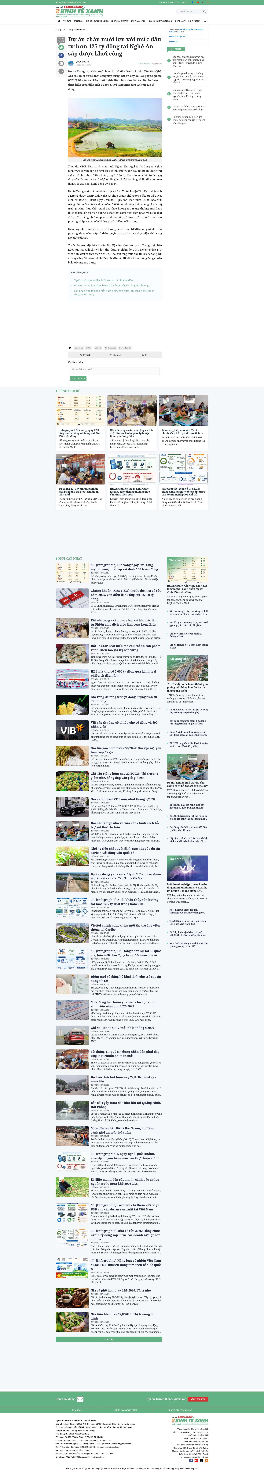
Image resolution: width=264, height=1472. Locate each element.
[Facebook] (192, 2)
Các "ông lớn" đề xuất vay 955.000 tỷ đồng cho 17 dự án (188, 829)
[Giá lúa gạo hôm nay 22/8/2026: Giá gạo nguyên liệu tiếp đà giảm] (72, 756)
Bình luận (61, 39)
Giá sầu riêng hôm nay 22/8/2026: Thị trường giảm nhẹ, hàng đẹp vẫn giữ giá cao (124, 775)
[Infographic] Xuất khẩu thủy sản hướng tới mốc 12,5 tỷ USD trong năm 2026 (124, 902)
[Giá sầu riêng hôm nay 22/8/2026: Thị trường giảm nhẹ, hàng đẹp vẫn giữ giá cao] (72, 781)
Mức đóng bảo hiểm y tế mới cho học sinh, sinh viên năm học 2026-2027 (123, 1004)
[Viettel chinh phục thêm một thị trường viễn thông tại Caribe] (72, 933)
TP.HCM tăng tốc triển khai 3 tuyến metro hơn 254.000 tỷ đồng (189, 745)
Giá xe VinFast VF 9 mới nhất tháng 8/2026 (123, 799)
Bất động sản (179, 659)
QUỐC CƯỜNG (83, 61)
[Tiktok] (202, 2)
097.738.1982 (199, 1399)
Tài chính (176, 859)
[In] (61, 71)
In (145, 354)
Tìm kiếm (204, 11)
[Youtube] (197, 2)
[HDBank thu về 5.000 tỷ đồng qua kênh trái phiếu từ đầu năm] (72, 679)
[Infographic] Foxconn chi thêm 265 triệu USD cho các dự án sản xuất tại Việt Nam (125, 1207)
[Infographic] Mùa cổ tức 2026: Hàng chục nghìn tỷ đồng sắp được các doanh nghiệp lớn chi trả (183, 491)
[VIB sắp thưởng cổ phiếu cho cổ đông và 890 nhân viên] (72, 730)
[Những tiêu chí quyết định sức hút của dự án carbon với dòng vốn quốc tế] (72, 856)
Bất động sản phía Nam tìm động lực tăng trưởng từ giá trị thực (188, 722)
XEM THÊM (108, 1339)
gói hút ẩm (173, 41)
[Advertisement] (115, 322)
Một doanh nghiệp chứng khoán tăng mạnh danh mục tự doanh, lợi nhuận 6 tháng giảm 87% (187, 887)
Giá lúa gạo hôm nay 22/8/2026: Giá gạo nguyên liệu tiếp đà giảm (189, 624)
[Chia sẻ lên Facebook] (61, 55)
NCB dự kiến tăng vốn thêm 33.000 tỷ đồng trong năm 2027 (188, 945)
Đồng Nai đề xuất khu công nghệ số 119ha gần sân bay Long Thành (188, 733)
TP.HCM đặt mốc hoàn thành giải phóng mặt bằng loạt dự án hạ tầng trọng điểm (187, 687)
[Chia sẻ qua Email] (61, 63)
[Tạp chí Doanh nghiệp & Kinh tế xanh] (80, 11)
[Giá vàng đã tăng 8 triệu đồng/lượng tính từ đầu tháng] (72, 705)
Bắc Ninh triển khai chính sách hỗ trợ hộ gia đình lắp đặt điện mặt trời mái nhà (188, 817)
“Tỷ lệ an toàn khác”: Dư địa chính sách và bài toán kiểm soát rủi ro (189, 840)
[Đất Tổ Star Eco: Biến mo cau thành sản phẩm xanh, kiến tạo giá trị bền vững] (72, 653)
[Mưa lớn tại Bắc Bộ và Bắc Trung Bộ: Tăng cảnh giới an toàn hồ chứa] (72, 1136)
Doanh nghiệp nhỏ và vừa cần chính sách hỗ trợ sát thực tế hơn (182, 432)
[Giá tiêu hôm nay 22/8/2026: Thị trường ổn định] (72, 1322)
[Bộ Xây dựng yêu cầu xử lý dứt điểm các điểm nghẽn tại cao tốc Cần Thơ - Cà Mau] (72, 882)
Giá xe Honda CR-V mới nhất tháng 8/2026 (122, 1028)
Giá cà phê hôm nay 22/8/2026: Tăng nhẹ (121, 1290)
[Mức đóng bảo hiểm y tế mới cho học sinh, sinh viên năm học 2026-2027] (72, 1010)
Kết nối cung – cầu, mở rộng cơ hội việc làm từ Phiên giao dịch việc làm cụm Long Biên (131, 433)
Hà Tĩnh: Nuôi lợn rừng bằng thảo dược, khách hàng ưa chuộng (111, 285)
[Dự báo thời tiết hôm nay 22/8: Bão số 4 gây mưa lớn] (72, 1085)
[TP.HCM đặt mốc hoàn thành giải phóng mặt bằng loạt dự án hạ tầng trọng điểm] (187, 668)
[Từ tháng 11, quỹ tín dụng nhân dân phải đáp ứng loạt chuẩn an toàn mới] (80, 469)
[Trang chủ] (59, 21)
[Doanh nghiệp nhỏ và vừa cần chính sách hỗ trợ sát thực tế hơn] (183, 410)
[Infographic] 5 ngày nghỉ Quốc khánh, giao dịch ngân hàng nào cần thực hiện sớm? (130, 491)
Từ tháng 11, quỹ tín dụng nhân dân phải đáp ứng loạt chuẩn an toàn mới (79, 491)
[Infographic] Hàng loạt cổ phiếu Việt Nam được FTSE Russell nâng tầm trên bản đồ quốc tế (126, 1264)
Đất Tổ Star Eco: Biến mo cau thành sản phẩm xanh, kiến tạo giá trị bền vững (126, 648)
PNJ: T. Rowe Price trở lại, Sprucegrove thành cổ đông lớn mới (187, 911)
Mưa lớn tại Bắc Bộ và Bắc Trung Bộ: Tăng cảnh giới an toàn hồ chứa (122, 1130)
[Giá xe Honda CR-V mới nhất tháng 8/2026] (72, 1035)
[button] (185, 2)
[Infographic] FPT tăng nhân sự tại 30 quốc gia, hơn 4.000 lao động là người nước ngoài (126, 953)
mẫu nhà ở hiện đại (177, 36)
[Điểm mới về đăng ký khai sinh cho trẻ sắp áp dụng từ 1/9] (72, 984)
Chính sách (177, 757)
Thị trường (177, 560)
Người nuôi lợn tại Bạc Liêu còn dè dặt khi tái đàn (103, 280)
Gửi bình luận (78, 378)
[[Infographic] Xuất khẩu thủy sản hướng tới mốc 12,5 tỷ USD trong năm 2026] (72, 907)
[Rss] (208, 2)
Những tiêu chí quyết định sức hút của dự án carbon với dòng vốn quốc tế (125, 850)
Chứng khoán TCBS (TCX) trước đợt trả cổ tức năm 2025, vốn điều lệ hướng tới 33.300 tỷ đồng (126, 594)
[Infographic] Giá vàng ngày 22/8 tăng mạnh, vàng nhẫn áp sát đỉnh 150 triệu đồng (80, 433)
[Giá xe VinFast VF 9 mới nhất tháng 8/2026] (72, 807)
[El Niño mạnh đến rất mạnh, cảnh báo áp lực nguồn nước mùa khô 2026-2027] (72, 1187)
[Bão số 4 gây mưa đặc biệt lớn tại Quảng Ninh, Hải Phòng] (72, 1110)
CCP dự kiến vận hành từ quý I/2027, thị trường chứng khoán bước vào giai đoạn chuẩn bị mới (188, 934)
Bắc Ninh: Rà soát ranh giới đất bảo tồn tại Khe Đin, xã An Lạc (187, 806)
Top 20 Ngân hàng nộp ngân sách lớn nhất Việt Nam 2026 (188, 922)
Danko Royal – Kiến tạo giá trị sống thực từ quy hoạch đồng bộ (189, 711)
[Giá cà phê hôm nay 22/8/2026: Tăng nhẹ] (72, 1298)
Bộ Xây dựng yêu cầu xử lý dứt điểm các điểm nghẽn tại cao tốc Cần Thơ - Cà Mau (126, 876)
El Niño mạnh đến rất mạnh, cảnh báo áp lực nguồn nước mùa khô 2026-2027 (125, 1181)
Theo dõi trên (145, 64)
